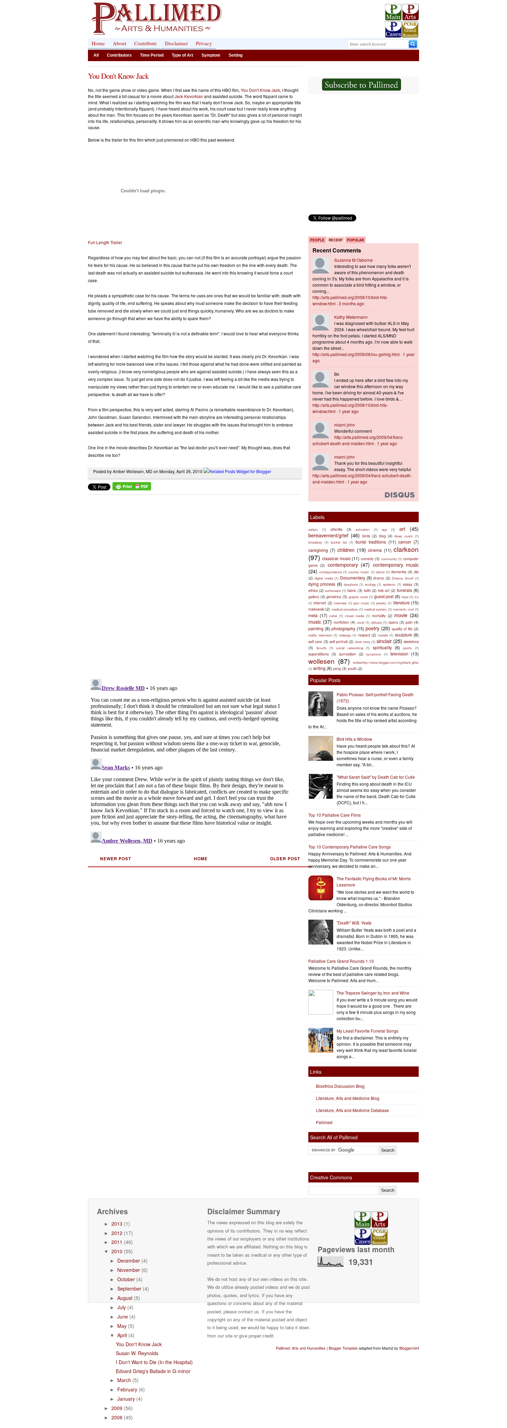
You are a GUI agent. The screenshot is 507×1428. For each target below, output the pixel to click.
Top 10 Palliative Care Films (334, 815)
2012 (116, 1232)
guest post (384, 596)
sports (407, 647)
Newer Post (115, 858)
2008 (116, 1417)
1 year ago (349, 411)
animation (362, 529)
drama (378, 578)
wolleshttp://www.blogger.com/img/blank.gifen (386, 662)
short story (362, 641)
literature (401, 602)
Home (98, 43)
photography (343, 628)
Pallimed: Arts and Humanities (301, 1348)
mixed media (354, 615)
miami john (344, 425)
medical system (375, 609)
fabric (351, 590)
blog (382, 535)
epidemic (389, 584)
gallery (313, 596)
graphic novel (358, 596)
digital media (324, 578)
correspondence (330, 571)
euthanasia (333, 590)
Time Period (151, 55)
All (96, 55)
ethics (313, 590)
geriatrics (333, 596)
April (122, 1335)
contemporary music (396, 564)
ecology (370, 584)
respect (364, 635)
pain (409, 622)
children (346, 549)
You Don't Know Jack (118, 76)
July (121, 1307)
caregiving (318, 550)
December (128, 1260)
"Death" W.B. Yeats (354, 923)
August (124, 1297)
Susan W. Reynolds (137, 1353)
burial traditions (371, 542)
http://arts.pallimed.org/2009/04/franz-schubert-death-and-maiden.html (358, 440)
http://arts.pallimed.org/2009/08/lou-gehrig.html (356, 354)
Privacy (204, 43)
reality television (320, 635)
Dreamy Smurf (402, 578)
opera (393, 622)
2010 (116, 1251)
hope (404, 596)
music (314, 621)
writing (319, 668)
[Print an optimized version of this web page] (131, 488)
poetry (372, 628)
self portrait (338, 641)
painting (316, 628)
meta (313, 615)
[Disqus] (190, 584)
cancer (404, 542)
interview (340, 603)
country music (358, 571)
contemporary (343, 564)
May (122, 1325)
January (126, 1398)
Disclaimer (176, 43)
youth (352, 668)
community (389, 558)
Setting (235, 55)
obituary (376, 622)
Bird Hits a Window (354, 739)
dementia (398, 571)
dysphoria (351, 584)
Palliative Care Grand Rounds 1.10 (341, 961)
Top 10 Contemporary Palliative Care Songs (349, 847)
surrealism (347, 654)
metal (333, 615)
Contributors (119, 55)
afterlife (336, 529)
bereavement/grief (328, 535)
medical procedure (344, 609)
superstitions (318, 654)
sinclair (384, 640)
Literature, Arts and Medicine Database (352, 1110)
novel (360, 622)
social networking (349, 647)
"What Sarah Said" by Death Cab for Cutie (376, 777)
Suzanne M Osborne (353, 260)
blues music (404, 536)
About (119, 43)
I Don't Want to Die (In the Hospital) (154, 1362)
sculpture (403, 635)
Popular (355, 240)
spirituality (382, 647)
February (127, 1389)
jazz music (361, 603)
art (402, 528)
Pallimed (324, 1122)
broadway (315, 542)
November (128, 1269)
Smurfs (321, 647)
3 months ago (351, 303)
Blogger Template (343, 1348)
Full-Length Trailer (105, 242)
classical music (336, 558)
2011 (116, 1241)
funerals (404, 590)
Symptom (210, 55)
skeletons (411, 641)
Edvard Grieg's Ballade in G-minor (153, 1371)
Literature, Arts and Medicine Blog (347, 1098)
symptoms (373, 654)
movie (400, 615)
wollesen (321, 660)
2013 (116, 1223)
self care (315, 641)
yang (337, 668)
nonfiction (341, 622)
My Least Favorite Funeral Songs (367, 1031)
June (122, 1316)
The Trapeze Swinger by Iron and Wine (373, 993)
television (399, 654)
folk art (383, 590)
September (129, 1288)
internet (320, 602)
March (124, 1380)
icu (417, 596)
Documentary (352, 578)
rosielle (383, 635)
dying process (321, 584)
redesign (345, 635)
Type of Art (182, 55)
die (416, 571)
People (317, 240)
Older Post (285, 858)
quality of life (402, 628)
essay (407, 584)
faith (367, 590)
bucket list (339, 542)
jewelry (381, 603)
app (384, 529)
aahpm (313, 529)
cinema (375, 550)
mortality (379, 615)
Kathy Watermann (351, 317)
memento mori (403, 609)
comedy (367, 558)
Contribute (145, 43)
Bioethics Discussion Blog (340, 1086)
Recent (336, 240)
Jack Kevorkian (189, 96)
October (126, 1279)
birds (366, 535)
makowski (316, 609)
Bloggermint (409, 1348)
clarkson (406, 549)
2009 (116, 1408)
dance (380, 571)
